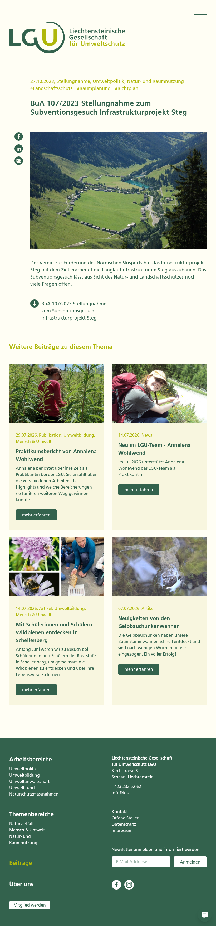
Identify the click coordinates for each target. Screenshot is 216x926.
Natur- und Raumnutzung (155, 81)
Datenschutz (124, 824)
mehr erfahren (36, 514)
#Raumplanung (94, 88)
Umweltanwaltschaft (29, 781)
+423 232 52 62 (126, 786)
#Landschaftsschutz (51, 88)
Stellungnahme (73, 81)
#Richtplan (126, 88)
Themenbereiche (31, 814)
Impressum (122, 830)
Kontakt (120, 811)
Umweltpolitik (108, 81)
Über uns (21, 884)
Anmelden (190, 862)
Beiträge (20, 862)
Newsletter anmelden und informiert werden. (156, 849)
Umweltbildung (24, 775)
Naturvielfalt (21, 823)
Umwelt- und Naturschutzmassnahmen (33, 791)
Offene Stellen (126, 817)
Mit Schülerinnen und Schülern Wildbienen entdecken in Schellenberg (54, 632)
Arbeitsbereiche (30, 759)
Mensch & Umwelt (27, 830)
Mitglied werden (29, 905)
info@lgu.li (122, 792)
